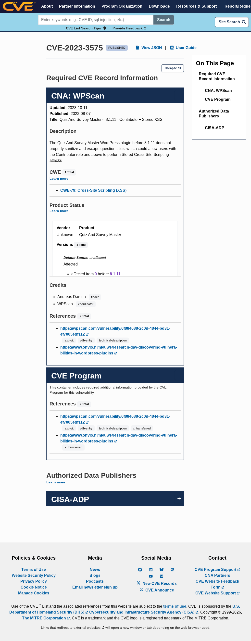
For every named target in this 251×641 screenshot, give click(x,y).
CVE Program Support (216, 569)
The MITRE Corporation (44, 618)
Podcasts (95, 581)
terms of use (174, 606)
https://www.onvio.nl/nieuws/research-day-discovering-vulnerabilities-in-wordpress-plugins (118, 350)
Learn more (59, 178)
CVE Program (217, 99)
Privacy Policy (33, 581)
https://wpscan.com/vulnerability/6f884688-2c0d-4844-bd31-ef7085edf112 (115, 331)
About (47, 6)
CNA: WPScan (218, 90)
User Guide (186, 48)
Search (163, 20)
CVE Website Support (216, 593)
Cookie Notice (34, 587)
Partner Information (77, 6)
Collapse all (173, 68)
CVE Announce (159, 590)
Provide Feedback (128, 28)
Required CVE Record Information (217, 76)
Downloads (159, 6)
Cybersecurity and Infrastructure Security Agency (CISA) (141, 612)
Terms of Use (33, 569)
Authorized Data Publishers (214, 113)
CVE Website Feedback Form (217, 584)
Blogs (94, 575)
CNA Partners (217, 575)
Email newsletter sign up (95, 587)
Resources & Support (196, 6)
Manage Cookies (33, 593)
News (95, 569)
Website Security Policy (34, 575)
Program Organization (121, 6)
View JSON (151, 48)
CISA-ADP (214, 128)
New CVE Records (159, 583)
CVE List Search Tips (83, 28)
